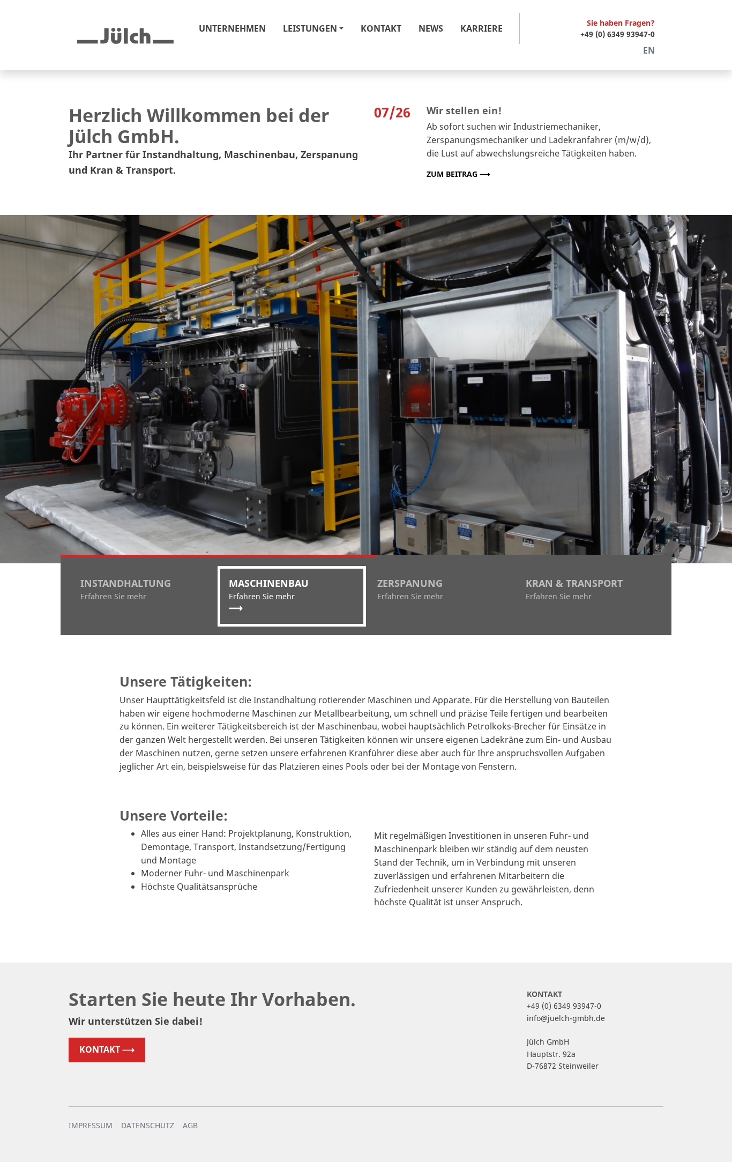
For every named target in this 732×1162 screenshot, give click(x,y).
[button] (143, 596)
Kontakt (381, 28)
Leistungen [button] (310, 28)
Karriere (481, 28)
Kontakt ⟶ (107, 1049)
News (431, 28)
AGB (190, 1125)
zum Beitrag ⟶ (458, 174)
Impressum (91, 1125)
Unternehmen (232, 28)
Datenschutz (147, 1125)
